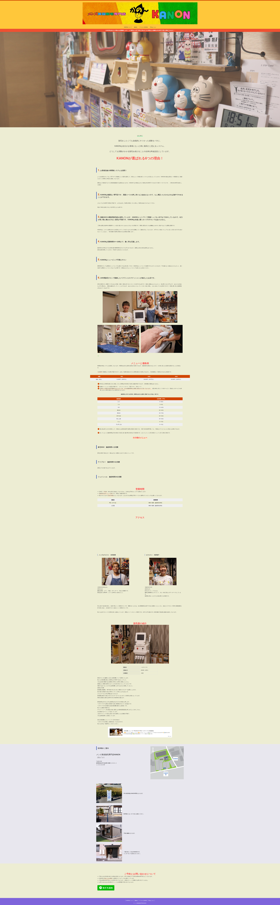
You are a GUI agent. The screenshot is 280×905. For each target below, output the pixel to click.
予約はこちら (151, 900)
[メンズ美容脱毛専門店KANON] (140, 13)
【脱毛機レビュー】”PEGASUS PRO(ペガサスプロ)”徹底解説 (139, 731)
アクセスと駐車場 (143, 900)
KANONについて (129, 900)
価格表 (136, 900)
